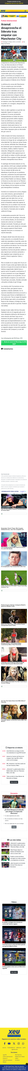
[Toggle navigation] (25, 11)
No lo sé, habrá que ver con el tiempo (14, 823)
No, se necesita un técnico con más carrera (13, 819)
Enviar (14, 827)
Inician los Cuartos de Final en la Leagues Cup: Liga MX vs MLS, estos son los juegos (15, 758)
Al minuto (17, 1060)
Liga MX (5, 1054)
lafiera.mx (18, 1047)
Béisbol (4, 1062)
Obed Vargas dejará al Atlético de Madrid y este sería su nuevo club (17, 851)
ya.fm (24, 1047)
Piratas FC (5, 1058)
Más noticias (14, 782)
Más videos (14, 972)
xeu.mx (4, 1047)
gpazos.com (15, 1049)
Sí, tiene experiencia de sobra (12, 815)
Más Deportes (18, 1054)
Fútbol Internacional (7, 1056)
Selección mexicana (7, 1060)
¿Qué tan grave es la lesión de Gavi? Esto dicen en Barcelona (17, 864)
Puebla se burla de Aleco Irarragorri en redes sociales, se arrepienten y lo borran (18, 858)
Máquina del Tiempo (20, 1056)
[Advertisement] (14, 412)
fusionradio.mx (11, 1047)
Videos (16, 1058)
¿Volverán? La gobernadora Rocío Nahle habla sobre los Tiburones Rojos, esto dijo (16, 770)
